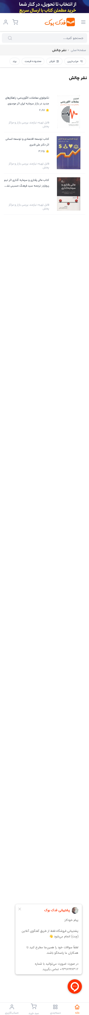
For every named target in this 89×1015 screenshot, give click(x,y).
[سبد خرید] (15, 22)
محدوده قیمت (33, 61)
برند (15, 61)
